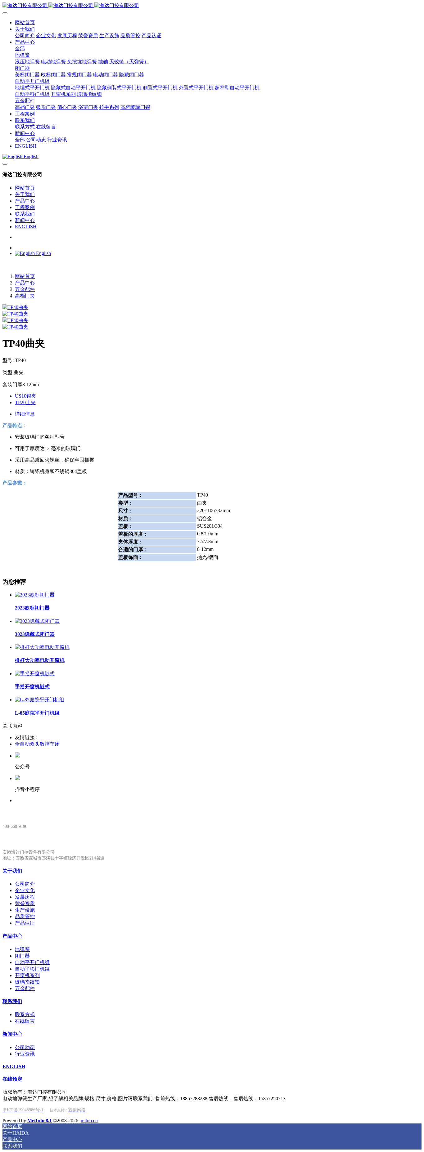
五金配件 (25, 289)
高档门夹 (25, 295)
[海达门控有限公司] (212, 5)
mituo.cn (89, 1120)
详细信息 (25, 414)
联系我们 (25, 214)
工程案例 (25, 207)
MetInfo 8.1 (39, 1120)
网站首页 (25, 187)
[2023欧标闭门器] (35, 594)
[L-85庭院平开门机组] (39, 699)
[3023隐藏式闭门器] (37, 621)
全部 (20, 48)
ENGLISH (26, 226)
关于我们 (25, 194)
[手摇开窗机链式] (35, 673)
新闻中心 (25, 220)
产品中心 (25, 200)
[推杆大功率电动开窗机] (42, 647)
